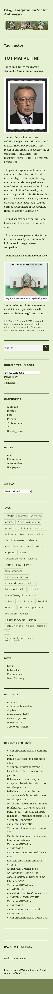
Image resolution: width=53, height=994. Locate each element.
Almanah (36, 516)
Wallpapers (13, 467)
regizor (14, 330)
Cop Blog (12, 710)
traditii (30, 626)
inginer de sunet (15, 583)
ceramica (25, 327)
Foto (10, 414)
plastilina (37, 607)
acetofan (23, 516)
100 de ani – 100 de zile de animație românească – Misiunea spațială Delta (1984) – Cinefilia (27, 807)
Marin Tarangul (14, 595)
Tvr (7, 632)
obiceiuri (42, 601)
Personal (12, 419)
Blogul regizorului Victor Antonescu (21, 970)
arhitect (39, 324)
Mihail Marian (25, 601)
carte (28, 546)
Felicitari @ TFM (16, 718)
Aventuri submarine (31, 534)
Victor (11, 321)
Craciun (23, 552)
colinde (39, 546)
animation (41, 528)
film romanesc (13, 571)
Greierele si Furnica (16, 577)
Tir (8, 427)
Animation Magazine (19, 706)
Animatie (39, 321)
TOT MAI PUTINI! (21, 58)
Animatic (12, 702)
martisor (31, 595)
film (33, 327)
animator (10, 534)
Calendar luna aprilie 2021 (33, 917)
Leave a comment (35, 330)
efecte (9, 564)
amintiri (9, 522)
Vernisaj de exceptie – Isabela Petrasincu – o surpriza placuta (25, 771)
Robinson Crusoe (15, 619)
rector (7, 330)
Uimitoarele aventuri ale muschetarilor (19, 639)
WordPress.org (15, 678)
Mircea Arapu (15, 722)
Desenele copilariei (18, 714)
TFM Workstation (17, 726)
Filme (27, 564)
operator (10, 607)
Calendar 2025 (13, 546)
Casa (18, 327)
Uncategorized (15, 431)
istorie (31, 583)
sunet (32, 619)
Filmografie (14, 459)
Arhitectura (9, 327)
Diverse (7, 324)
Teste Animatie (16, 423)
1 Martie (9, 516)
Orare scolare (14, 463)
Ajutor (10, 455)
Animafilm (19, 324)
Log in (10, 666)
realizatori (11, 613)
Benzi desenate (14, 540)
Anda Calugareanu (29, 522)
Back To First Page (15, 958)
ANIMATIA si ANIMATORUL (23, 872)
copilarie (10, 552)
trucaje (41, 626)
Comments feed (16, 674)
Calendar (32, 540)
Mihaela (9, 601)
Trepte (21, 330)
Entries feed (14, 670)
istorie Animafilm (15, 589)
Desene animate (15, 558)
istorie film (35, 589)
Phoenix (40, 327)
